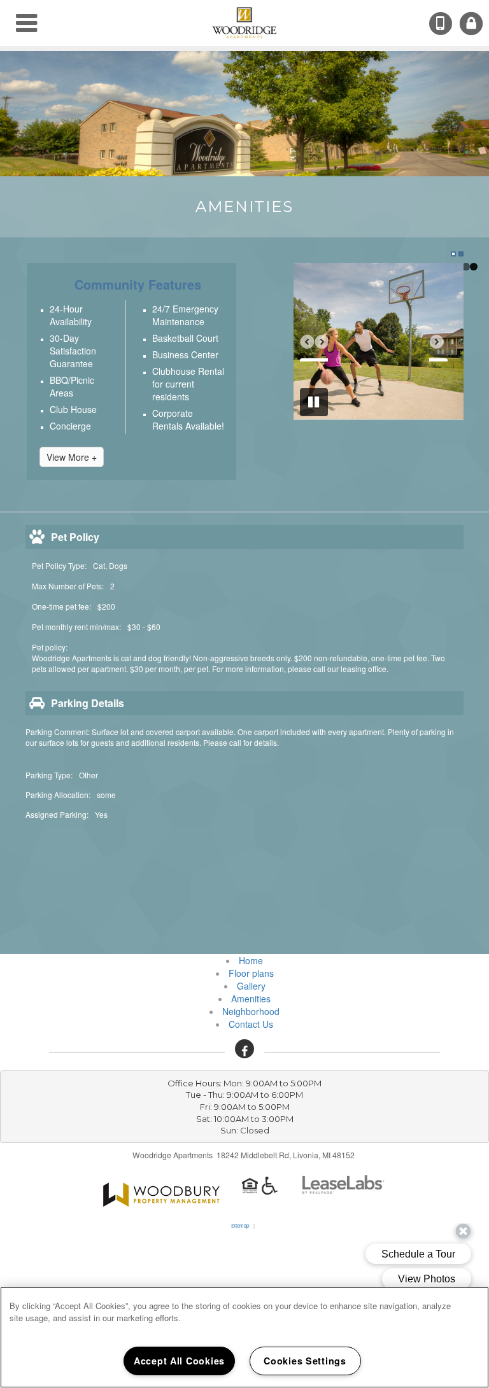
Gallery (251, 985)
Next (443, 347)
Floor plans (251, 973)
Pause (314, 402)
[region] (244, 1337)
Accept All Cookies (179, 1360)
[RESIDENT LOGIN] (471, 23)
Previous (314, 347)
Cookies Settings (305, 1360)
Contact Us (251, 1024)
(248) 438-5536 (450, 24)
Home (251, 960)
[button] (244, 1049)
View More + (71, 457)
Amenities (251, 998)
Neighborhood (251, 1011)
